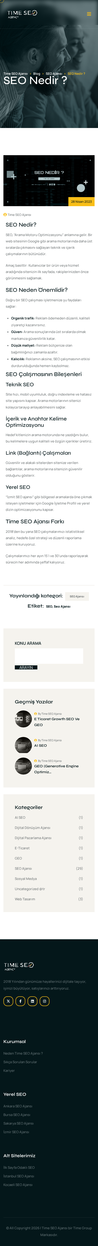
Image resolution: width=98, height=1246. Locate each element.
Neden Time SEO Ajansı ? (23, 1053)
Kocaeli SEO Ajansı (18, 1184)
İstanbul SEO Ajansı (18, 1176)
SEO (49, 606)
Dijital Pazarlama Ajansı (33, 837)
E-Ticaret (22, 848)
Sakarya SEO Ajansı (18, 1123)
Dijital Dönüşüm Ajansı (32, 827)
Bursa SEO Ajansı (16, 1114)
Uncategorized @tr (30, 888)
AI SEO (20, 817)
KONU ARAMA (28, 643)
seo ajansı (62, 606)
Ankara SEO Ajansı (17, 1106)
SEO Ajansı (77, 596)
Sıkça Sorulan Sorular (20, 1062)
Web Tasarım (25, 899)
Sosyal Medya (26, 878)
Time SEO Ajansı (19, 214)
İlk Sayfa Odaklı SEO (19, 1167)
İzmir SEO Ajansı (16, 1132)
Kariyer (9, 1070)
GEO (18, 858)
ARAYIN (26, 667)
